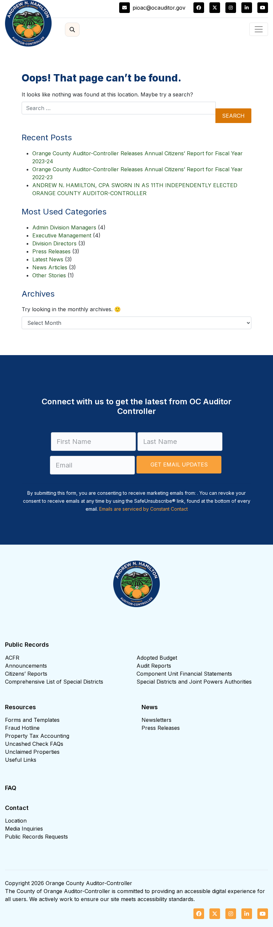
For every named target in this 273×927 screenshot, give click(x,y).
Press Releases (51, 251)
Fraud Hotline (22, 728)
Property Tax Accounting (37, 735)
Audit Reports (153, 665)
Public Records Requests (36, 836)
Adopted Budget (156, 657)
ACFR (12, 657)
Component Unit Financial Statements (184, 673)
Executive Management (61, 235)
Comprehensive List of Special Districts (54, 681)
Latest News (47, 259)
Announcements (26, 665)
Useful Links (20, 759)
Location (16, 820)
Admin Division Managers (64, 227)
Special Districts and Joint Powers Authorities (194, 681)
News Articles (49, 267)
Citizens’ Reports (26, 673)
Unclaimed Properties (32, 751)
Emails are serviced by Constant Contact (143, 509)
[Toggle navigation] (258, 29)
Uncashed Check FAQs (34, 743)
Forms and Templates (32, 720)
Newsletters (156, 720)
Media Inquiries (24, 828)
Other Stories (49, 275)
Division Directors (54, 243)
